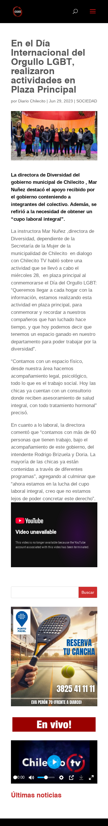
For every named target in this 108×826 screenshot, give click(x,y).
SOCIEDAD (86, 101)
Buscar (88, 592)
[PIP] (71, 777)
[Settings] (61, 777)
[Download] (81, 777)
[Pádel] (54, 704)
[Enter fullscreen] (91, 777)
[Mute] (31, 777)
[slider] (15, 777)
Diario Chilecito (32, 101)
